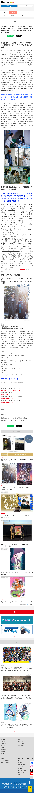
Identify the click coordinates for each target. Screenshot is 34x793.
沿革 (19, 774)
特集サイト (3, 749)
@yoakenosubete (5, 394)
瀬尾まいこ (24, 417)
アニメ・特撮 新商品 (5, 760)
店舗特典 (21, 15)
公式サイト (22, 269)
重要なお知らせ (21, 764)
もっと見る (17, 636)
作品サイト (20, 741)
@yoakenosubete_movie (7, 398)
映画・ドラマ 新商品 (5, 762)
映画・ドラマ (21, 745)
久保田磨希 (4, 420)
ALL (4, 12)
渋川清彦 (14, 418)
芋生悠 (20, 418)
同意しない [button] (29, 782)
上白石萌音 (11, 417)
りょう (18, 420)
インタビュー (21, 12)
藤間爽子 (26, 418)
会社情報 (20, 768)
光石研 (23, 420)
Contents (3, 739)
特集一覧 (13, 15)
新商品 (2, 758)
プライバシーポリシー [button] (16, 787)
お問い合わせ (21, 772)
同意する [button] (30, 788)
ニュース (13, 12)
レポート (29, 12)
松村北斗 (4, 417)
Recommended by (23, 604)
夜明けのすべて (5, 418)
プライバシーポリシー (23, 770)
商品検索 (8, 6)
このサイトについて (22, 766)
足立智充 (12, 420)
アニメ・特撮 (21, 743)
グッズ (29, 15)
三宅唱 (18, 417)
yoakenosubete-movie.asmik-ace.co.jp (10, 390)
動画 (4, 15)
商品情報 (20, 762)
